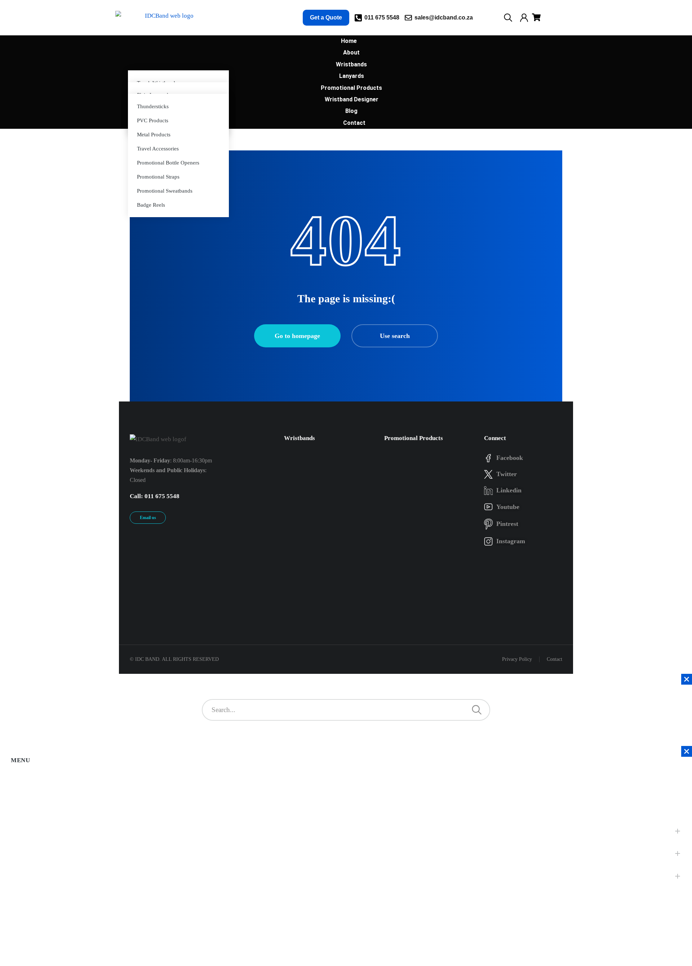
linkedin (509, 490)
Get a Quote (326, 17)
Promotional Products (413, 438)
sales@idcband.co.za (443, 17)
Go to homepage (297, 335)
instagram (510, 541)
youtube (507, 506)
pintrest (507, 523)
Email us (148, 517)
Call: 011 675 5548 (154, 496)
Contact (554, 659)
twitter (506, 474)
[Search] (476, 709)
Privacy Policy (517, 659)
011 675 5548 (381, 17)
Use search (395, 335)
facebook (509, 457)
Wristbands (299, 438)
